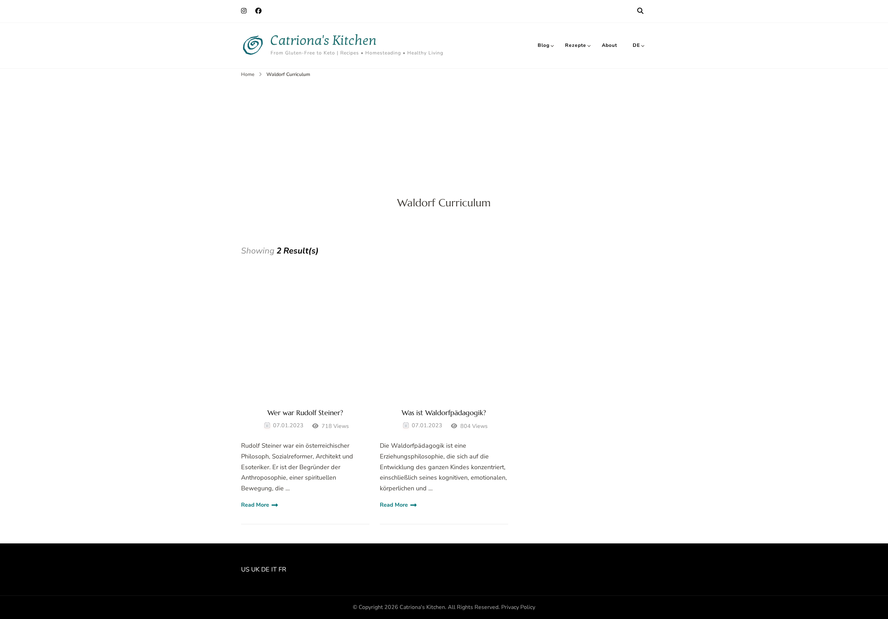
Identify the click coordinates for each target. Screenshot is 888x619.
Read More (255, 505)
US (245, 569)
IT (274, 569)
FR (282, 569)
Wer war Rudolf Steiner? (305, 413)
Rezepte (575, 45)
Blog (543, 45)
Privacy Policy (518, 607)
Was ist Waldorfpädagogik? (444, 413)
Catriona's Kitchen (324, 40)
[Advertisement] (444, 130)
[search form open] (640, 11)
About (609, 45)
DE (636, 45)
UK (255, 569)
